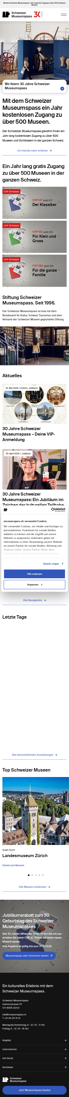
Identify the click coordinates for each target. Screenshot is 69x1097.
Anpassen (32, 584)
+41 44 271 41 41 (12, 1018)
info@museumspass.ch (14, 1014)
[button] (29, 875)
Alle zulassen (34, 574)
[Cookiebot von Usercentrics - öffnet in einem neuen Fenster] (51, 510)
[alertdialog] (34, 1089)
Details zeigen (51, 563)
